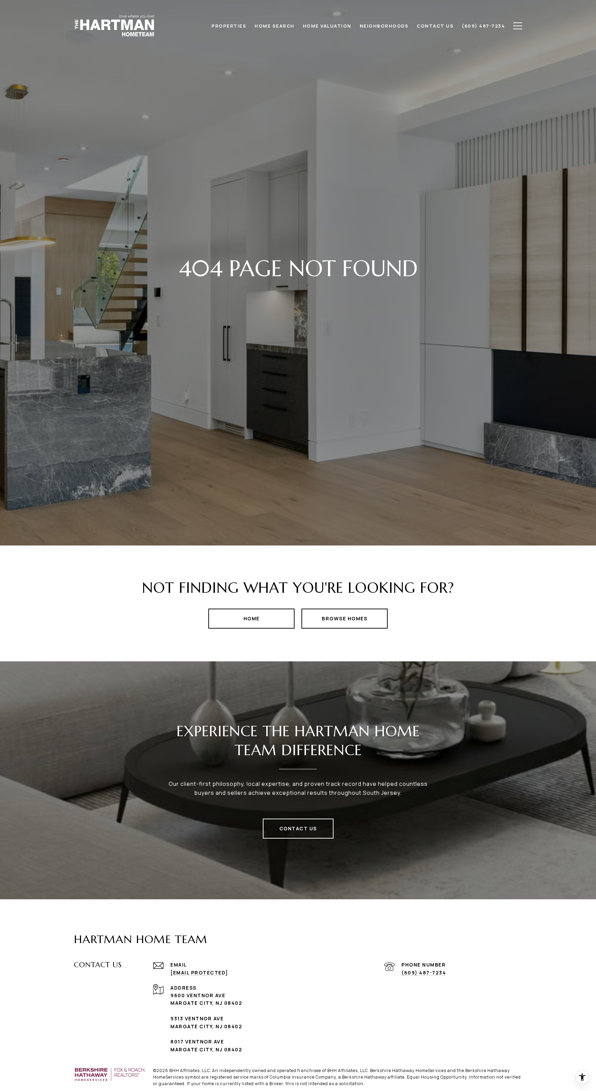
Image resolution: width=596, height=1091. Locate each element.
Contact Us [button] (298, 828)
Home (252, 618)
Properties (228, 25)
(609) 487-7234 (423, 972)
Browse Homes (344, 618)
